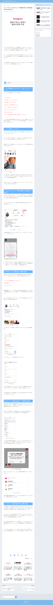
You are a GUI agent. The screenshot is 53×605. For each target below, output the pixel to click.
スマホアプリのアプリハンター (9, 1)
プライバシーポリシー (39, 30)
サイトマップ (38, 32)
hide (9, 82)
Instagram (31, 558)
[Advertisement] (18, 38)
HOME (27, 601)
